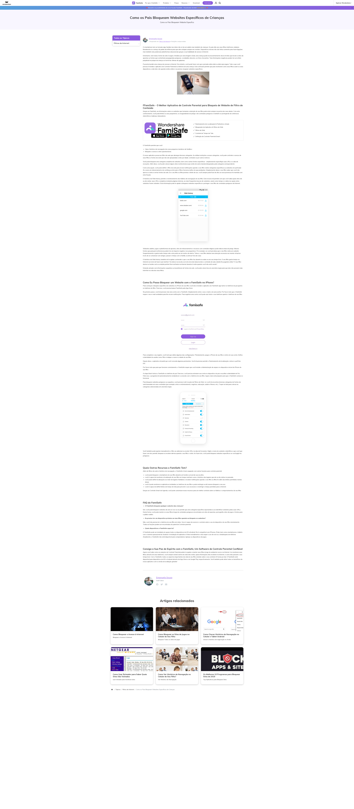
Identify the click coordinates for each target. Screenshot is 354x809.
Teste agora (207, 3)
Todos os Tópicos (121, 38)
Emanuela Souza (155, 39)
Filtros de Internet (164, 41)
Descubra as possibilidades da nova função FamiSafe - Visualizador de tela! (177, 8)
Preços (176, 3)
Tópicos (117, 689)
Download (196, 3)
